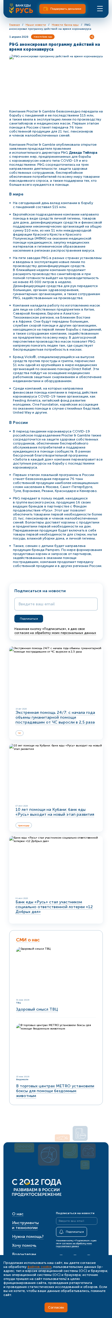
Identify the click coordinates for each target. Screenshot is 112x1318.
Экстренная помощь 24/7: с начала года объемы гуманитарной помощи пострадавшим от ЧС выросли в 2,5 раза (55, 717)
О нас (18, 1214)
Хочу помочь (24, 1245)
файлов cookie (39, 1267)
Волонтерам (24, 1254)
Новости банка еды (43, 36)
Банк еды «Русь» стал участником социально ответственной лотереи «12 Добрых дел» (54, 907)
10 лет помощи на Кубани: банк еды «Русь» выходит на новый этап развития (55, 812)
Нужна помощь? (28, 1236)
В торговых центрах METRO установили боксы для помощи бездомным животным (55, 1091)
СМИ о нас (28, 939)
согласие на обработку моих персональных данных (55, 633)
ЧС (19, 733)
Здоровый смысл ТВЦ (37, 1009)
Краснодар (23, 825)
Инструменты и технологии (25, 1225)
